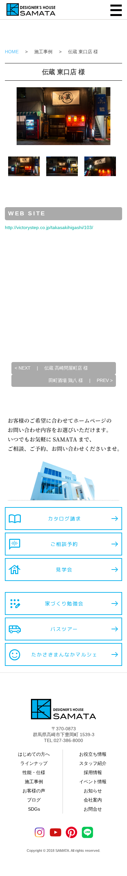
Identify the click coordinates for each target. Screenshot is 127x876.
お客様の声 (33, 790)
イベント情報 (92, 781)
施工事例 (43, 51)
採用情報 (93, 772)
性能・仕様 (33, 772)
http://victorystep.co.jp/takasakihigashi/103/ (49, 227)
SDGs (34, 809)
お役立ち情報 (92, 754)
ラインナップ (34, 763)
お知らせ (93, 790)
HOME (12, 51)
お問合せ (93, 809)
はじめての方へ (34, 754)
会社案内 (93, 799)
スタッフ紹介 (92, 763)
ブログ (34, 799)
